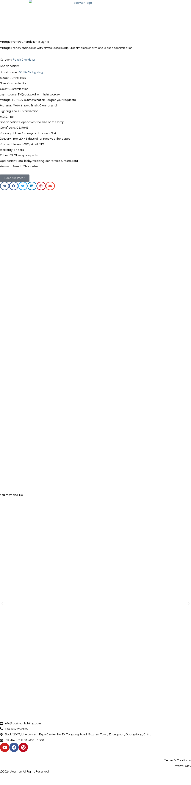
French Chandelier (23, 59)
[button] (176, 17)
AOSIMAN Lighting (30, 72)
